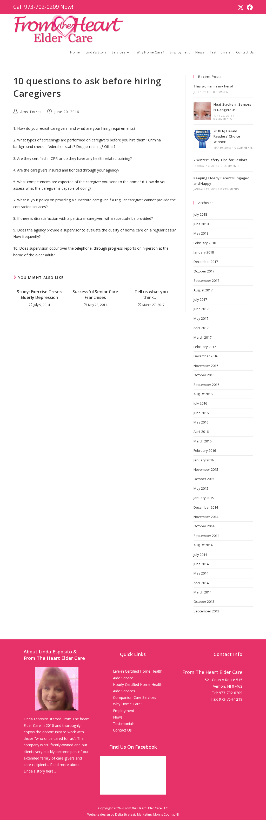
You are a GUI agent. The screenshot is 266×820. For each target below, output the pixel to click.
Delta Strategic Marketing (133, 814)
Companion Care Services (134, 697)
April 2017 (201, 327)
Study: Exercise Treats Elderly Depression (39, 294)
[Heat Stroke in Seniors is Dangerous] (202, 111)
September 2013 (206, 611)
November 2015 (206, 469)
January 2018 (204, 252)
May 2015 (201, 488)
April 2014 (201, 582)
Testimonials (124, 723)
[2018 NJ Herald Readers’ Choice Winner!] (202, 139)
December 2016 (206, 356)
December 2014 (206, 507)
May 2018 (201, 233)
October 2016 (204, 375)
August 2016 (203, 394)
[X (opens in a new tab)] (240, 7)
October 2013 (204, 601)
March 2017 (202, 337)
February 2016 (205, 450)
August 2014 (203, 545)
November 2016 (206, 365)
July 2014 (200, 554)
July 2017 (200, 299)
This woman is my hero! (213, 86)
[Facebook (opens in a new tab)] (249, 7)
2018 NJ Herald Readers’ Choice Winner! (227, 136)
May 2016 (201, 422)
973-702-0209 (41, 6)
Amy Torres (31, 111)
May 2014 (201, 573)
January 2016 (204, 460)
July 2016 (200, 403)
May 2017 (201, 318)
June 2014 (201, 564)
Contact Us (122, 730)
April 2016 (201, 431)
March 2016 (202, 441)
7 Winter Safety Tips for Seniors (221, 160)
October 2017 (204, 271)
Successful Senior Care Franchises (95, 294)
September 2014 (206, 535)
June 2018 (201, 224)
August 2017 (203, 290)
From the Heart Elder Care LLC (145, 808)
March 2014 (202, 592)
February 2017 (205, 346)
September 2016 (206, 384)
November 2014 (206, 516)
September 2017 (206, 280)
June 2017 (201, 308)
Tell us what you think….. (151, 294)
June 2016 (201, 413)
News (118, 717)
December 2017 (206, 261)
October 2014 (204, 526)
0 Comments (222, 92)
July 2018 (200, 214)
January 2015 (204, 497)
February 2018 (205, 243)
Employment (123, 710)
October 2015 (204, 478)
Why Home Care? (127, 703)
